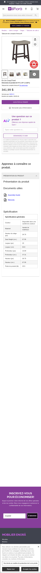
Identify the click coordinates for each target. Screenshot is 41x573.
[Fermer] (38, 546)
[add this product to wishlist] (35, 44)
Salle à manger (13, 30)
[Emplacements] (25, 8)
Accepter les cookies (30, 569)
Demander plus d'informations (22, 108)
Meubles (4, 30)
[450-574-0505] (31, 8)
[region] (20, 558)
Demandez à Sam (20, 136)
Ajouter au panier (20, 102)
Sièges (22, 30)
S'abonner (32, 516)
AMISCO (11, 94)
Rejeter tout (11, 569)
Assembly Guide (14, 195)
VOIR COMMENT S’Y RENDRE (20, 26)
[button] (3, 8)
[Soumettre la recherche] (35, 15)
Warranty (11, 200)
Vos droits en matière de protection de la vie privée (21, 563)
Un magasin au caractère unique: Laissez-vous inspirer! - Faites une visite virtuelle (22, 3)
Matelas (4, 542)
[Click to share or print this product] (35, 39)
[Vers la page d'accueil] (15, 9)
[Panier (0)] (37, 8)
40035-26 (16, 96)
